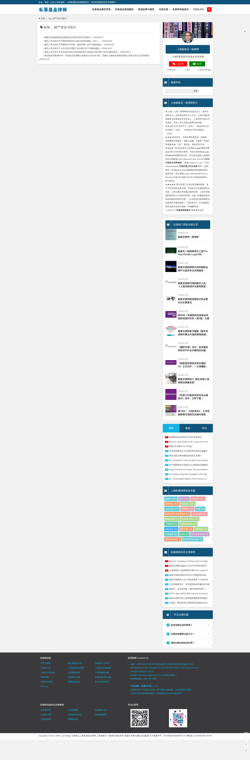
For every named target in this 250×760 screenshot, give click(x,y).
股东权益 (188, 504)
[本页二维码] (246, 750)
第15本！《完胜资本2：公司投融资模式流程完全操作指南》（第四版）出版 (194, 413)
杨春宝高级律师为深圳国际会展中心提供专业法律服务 (193, 269)
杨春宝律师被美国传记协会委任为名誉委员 (193, 301)
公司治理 (172, 509)
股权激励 (201, 529)
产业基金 (171, 534)
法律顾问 (187, 509)
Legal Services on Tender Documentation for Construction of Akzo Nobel (202, 469)
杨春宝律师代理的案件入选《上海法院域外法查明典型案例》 (193, 285)
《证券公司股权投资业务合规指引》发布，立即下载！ (193, 397)
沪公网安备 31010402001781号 (197, 736)
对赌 (200, 509)
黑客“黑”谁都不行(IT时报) (180, 446)
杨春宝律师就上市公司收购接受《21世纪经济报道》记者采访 (196, 579)
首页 (43, 18)
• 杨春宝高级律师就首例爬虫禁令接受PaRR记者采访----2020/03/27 (71, 37)
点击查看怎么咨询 (183, 690)
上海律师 (171, 524)
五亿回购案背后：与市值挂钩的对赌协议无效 (189, 584)
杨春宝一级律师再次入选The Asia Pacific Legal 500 (193, 253)
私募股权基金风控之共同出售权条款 (185, 437)
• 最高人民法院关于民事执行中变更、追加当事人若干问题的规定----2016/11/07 (76, 44)
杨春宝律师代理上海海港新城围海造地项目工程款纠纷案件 (195, 598)
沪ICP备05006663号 (172, 736)
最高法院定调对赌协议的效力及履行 (185, 455)
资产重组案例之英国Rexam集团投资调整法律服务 (191, 465)
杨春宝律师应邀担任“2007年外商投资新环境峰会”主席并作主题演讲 (199, 566)
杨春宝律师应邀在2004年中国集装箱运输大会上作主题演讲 (195, 575)
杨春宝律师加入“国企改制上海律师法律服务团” (193, 381)
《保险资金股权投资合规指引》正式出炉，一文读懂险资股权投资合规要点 (193, 365)
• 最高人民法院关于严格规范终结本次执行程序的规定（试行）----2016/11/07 (75, 41)
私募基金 (172, 504)
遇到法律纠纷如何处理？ (181, 643)
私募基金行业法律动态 (177, 514)
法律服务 (198, 499)
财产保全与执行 (199, 534)
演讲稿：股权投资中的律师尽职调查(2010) (188, 603)
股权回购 (186, 529)
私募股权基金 (188, 524)
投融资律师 (172, 519)
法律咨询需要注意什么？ (181, 634)
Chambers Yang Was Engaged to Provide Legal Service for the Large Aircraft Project (207, 474)
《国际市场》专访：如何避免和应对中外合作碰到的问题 (193, 349)
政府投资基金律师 (192, 539)
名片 (199, 64)
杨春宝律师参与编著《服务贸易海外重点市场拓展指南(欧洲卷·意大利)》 (193, 333)
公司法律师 (199, 514)
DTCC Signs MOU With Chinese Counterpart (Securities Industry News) (202, 593)
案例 (184, 499)
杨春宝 (171, 499)
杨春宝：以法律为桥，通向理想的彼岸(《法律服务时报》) (195, 589)
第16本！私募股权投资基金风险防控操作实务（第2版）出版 (193, 317)
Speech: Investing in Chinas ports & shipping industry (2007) (196, 561)
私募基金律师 (190, 519)
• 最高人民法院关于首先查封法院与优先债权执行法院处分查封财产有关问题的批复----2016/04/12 (85, 52)
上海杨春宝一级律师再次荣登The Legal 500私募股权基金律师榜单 (199, 570)
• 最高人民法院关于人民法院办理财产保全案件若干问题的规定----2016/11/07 (75, 48)
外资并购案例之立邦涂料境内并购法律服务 (188, 451)
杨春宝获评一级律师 (188, 237)
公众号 (180, 64)
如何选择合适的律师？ (180, 625)
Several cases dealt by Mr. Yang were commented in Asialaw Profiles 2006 (203, 442)
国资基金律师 (172, 539)
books (184, 534)
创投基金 (171, 529)
